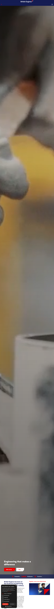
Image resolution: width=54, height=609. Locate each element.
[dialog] (9, 596)
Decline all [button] (12, 604)
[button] (9, 606)
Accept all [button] (5, 604)
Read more (9, 591)
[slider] (35, 593)
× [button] (15, 585)
